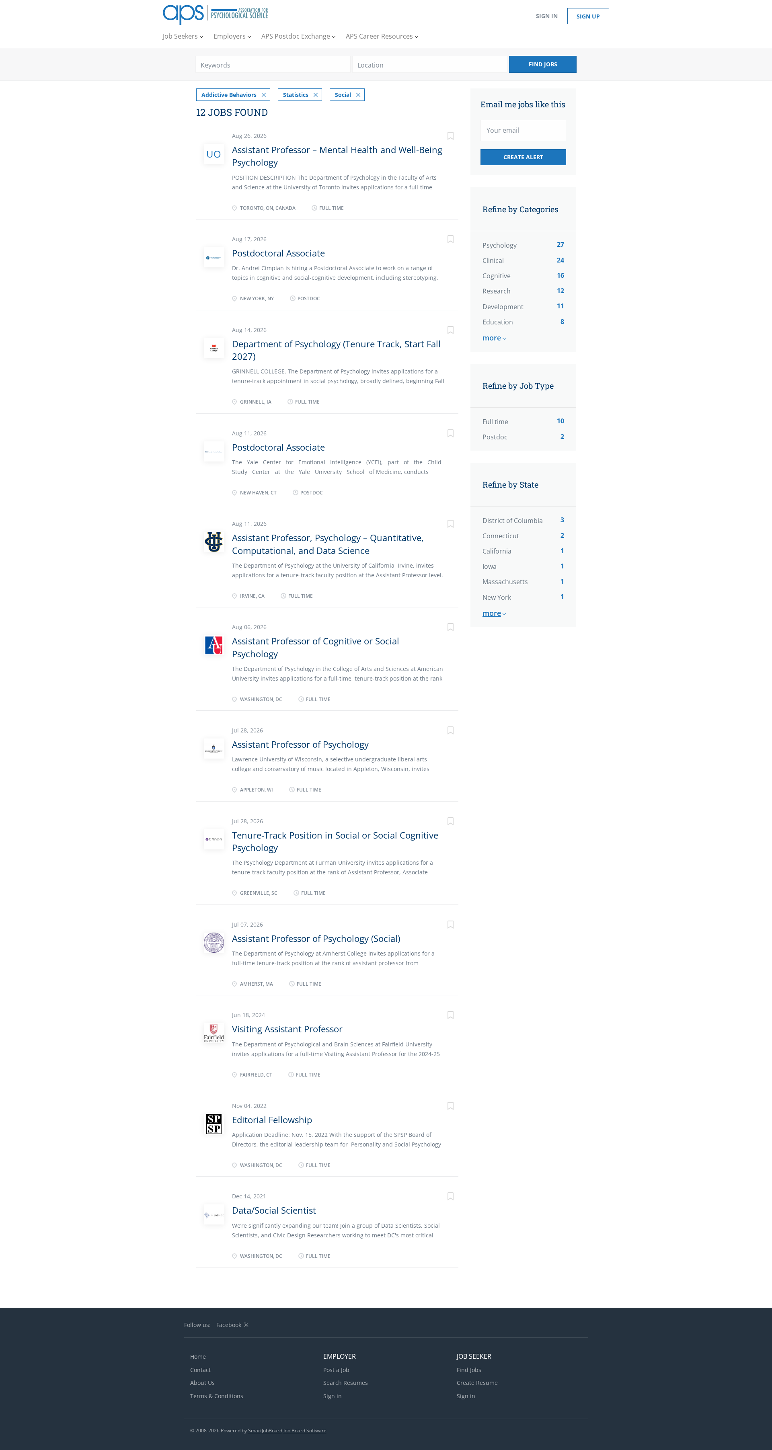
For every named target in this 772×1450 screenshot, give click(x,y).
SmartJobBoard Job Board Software (287, 1430)
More (491, 338)
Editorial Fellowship (272, 1120)
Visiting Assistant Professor (287, 1029)
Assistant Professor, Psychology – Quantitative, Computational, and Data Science (328, 543)
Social (343, 94)
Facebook (228, 1325)
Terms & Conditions (216, 1396)
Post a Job (336, 1370)
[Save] (442, 137)
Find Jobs (543, 64)
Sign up (588, 16)
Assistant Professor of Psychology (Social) (316, 938)
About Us (202, 1382)
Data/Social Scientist (274, 1210)
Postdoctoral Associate (278, 253)
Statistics (295, 94)
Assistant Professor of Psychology (300, 744)
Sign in (547, 16)
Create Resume (477, 1382)
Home (198, 1356)
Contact (200, 1370)
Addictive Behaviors (229, 94)
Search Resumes (345, 1382)
